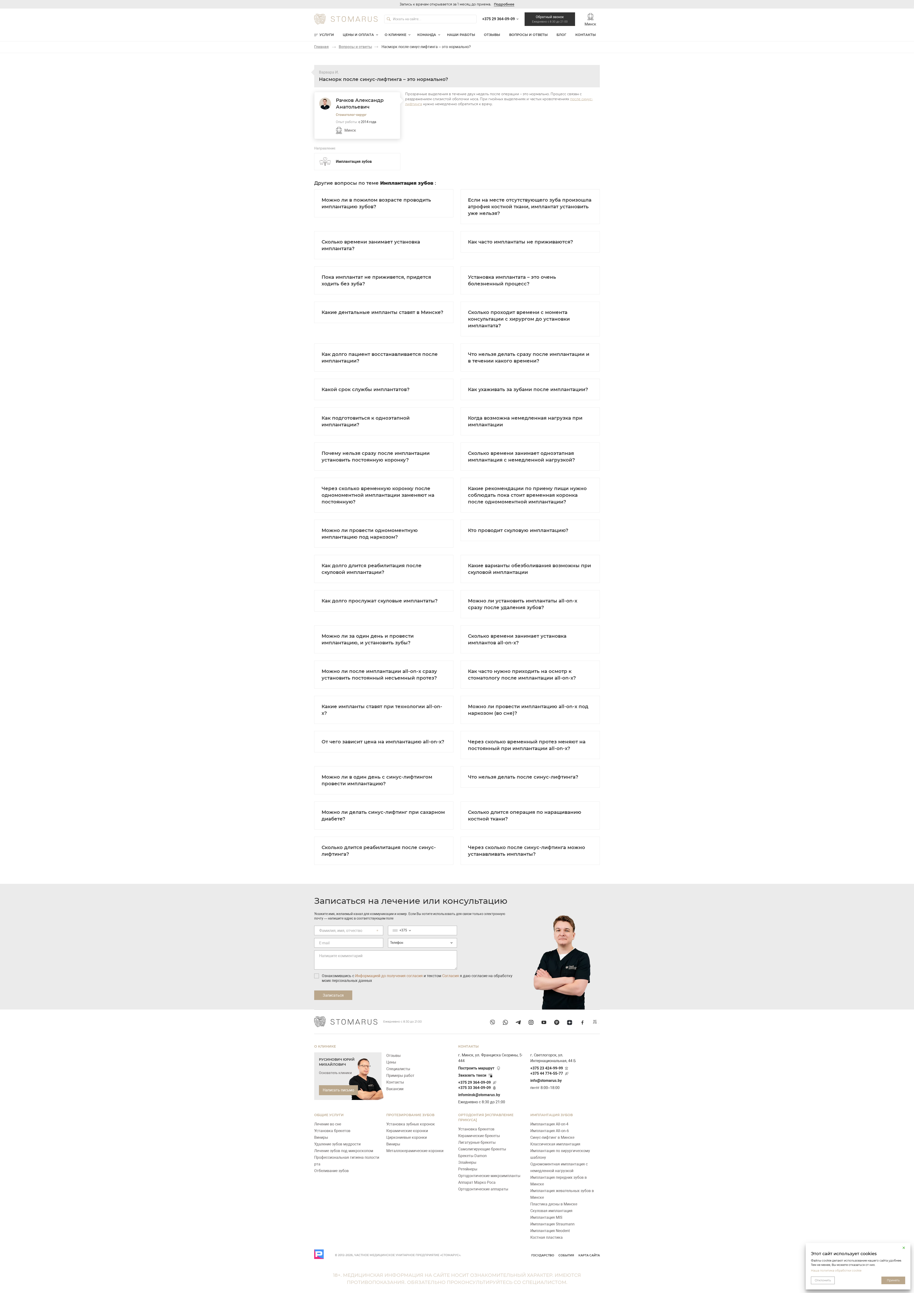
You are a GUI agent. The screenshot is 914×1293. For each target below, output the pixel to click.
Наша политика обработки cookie (836, 1270)
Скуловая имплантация (551, 1210)
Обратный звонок (550, 19)
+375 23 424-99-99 (546, 1068)
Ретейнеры (467, 1169)
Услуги (326, 35)
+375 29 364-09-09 (474, 1082)
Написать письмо (338, 1090)
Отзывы (492, 35)
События (566, 1255)
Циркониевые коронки (406, 1137)
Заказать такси (472, 1075)
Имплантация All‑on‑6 (549, 1131)
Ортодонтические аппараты (483, 1189)
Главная (321, 47)
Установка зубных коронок (410, 1124)
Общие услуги (329, 1115)
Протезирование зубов (410, 1115)
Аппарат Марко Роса (477, 1182)
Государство (542, 1255)
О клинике (395, 35)
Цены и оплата (358, 35)
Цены (391, 1062)
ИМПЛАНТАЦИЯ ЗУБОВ (551, 1115)
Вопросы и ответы (528, 35)
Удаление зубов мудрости (337, 1144)
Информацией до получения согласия (389, 976)
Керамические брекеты (479, 1136)
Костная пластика (546, 1237)
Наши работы (461, 35)
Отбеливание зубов (331, 1171)
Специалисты (398, 1069)
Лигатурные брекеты (477, 1142)
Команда (426, 35)
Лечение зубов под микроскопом (343, 1151)
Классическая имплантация (555, 1144)
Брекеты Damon (472, 1156)
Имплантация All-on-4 (549, 1124)
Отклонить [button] (823, 1280)
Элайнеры (467, 1162)
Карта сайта (589, 1255)
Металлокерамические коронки (414, 1151)
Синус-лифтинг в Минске (552, 1137)
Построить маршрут (476, 1068)
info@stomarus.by (546, 1080)
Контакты (585, 35)
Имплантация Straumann (552, 1224)
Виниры (321, 1137)
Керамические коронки (407, 1131)
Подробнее (504, 4)
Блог (561, 35)
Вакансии (394, 1089)
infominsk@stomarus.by (479, 1095)
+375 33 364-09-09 (474, 1087)
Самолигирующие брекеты (482, 1149)
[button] (904, 1248)
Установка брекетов (332, 1131)
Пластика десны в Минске (553, 1204)
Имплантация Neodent (550, 1230)
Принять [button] (893, 1280)
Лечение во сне (327, 1124)
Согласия (450, 976)
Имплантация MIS (546, 1217)
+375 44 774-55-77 (546, 1073)
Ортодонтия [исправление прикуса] (485, 1117)
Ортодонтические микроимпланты (489, 1176)
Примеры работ (400, 1075)
